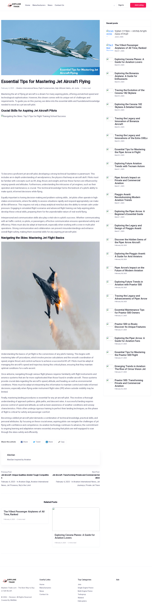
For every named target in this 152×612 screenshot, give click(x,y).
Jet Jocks (75, 88)
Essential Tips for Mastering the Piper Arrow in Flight (130, 151)
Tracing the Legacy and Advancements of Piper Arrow (131, 297)
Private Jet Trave (93, 485)
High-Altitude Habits (63, 88)
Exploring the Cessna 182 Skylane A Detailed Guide (128, 105)
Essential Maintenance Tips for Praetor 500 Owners (129, 311)
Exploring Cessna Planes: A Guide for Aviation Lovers (129, 60)
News (50, 5)
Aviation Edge (24, 482)
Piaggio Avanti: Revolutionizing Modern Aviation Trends (127, 197)
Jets (79, 584)
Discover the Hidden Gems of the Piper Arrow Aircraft (130, 241)
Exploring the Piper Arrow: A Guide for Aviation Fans (130, 339)
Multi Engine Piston (85, 591)
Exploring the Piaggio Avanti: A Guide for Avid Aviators (130, 255)
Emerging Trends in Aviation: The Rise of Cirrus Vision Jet (130, 367)
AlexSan (11, 455)
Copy (62, 442)
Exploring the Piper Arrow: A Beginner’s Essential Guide (130, 213)
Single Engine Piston (85, 588)
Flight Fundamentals (46, 88)
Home (27, 5)
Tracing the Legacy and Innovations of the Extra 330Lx (131, 137)
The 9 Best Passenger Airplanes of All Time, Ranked (130, 46)
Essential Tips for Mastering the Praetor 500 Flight (130, 353)
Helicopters (82, 601)
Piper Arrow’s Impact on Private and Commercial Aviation (127, 180)
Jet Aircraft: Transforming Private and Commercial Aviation (76, 476)
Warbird (81, 598)
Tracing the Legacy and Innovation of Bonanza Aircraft (127, 121)
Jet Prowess (12, 485)
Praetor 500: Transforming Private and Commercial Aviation (129, 383)
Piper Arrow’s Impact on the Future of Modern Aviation (129, 269)
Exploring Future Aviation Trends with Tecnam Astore (130, 165)
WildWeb (13, 600)
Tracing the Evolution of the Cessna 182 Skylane (130, 91)
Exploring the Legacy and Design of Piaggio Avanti (128, 227)
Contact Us (59, 5)
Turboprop (82, 594)
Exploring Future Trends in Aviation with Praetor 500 (129, 283)
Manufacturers (39, 5)
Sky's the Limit (25, 485)
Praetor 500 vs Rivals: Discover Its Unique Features (130, 325)
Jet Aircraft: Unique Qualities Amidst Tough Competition (25, 476)
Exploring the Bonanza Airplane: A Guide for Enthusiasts (127, 76)
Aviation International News (27, 88)
